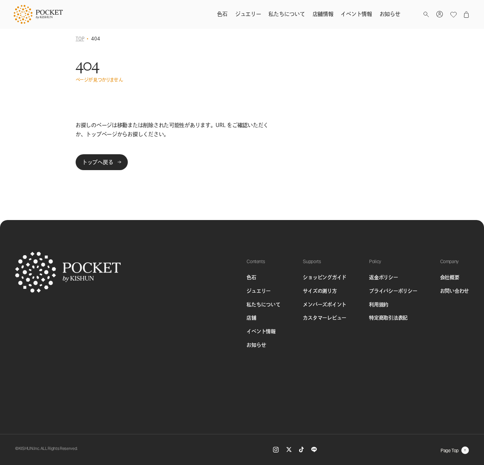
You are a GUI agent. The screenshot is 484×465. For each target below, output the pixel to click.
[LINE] (314, 449)
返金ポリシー (383, 277)
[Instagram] (276, 450)
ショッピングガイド (324, 277)
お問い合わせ (454, 290)
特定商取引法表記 (388, 317)
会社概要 (449, 277)
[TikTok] (301, 449)
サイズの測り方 (320, 290)
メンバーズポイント (324, 304)
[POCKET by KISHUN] (38, 14)
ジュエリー (259, 290)
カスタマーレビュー (324, 317)
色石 (251, 277)
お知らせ (256, 345)
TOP (80, 38)
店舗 (251, 317)
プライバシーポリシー (393, 290)
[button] (426, 14)
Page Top (450, 450)
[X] (289, 449)
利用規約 (378, 304)
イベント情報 (261, 331)
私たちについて (263, 304)
